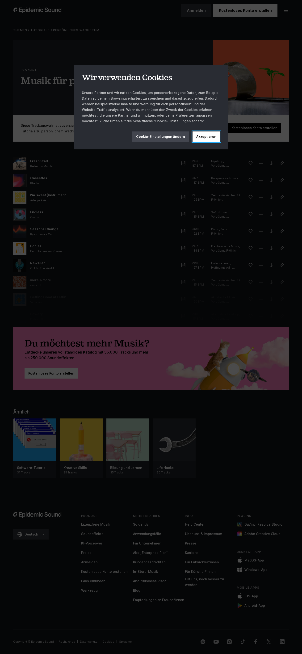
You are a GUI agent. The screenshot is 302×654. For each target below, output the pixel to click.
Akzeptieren (206, 137)
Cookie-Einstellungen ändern (160, 137)
